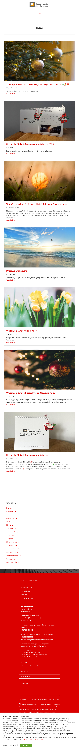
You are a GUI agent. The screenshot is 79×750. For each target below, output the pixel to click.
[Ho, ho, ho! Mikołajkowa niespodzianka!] (39, 432)
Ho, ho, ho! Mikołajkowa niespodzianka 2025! (30, 144)
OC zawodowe (11, 545)
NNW (8, 522)
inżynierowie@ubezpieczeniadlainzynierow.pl (37, 640)
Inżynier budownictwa (29, 580)
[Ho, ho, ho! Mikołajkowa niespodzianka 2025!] (39, 121)
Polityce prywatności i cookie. (32, 739)
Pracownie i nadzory (28, 584)
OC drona (9, 525)
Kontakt (24, 595)
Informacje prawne (27, 598)
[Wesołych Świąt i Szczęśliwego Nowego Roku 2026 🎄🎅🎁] (39, 61)
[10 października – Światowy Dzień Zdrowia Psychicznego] (39, 181)
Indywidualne (11, 511)
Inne (7, 515)
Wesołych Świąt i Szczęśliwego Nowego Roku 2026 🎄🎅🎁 (37, 84)
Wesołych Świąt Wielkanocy (21, 331)
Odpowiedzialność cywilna (16, 549)
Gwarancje (9, 508)
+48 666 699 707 (27, 612)
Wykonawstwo (26, 587)
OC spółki (9, 539)
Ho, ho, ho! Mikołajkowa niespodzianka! (27, 455)
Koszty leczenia (11, 518)
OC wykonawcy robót (14, 542)
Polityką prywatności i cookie (51, 699)
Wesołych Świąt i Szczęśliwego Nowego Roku (30, 393)
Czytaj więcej (11, 93)
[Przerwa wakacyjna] (39, 247)
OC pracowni (10, 535)
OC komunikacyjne (13, 532)
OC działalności (11, 528)
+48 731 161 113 (26, 621)
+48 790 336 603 (27, 630)
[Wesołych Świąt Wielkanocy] (39, 307)
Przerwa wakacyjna (16, 271)
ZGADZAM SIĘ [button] (25, 745)
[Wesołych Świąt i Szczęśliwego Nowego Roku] (39, 369)
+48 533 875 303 (27, 637)
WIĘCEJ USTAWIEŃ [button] (10, 745)
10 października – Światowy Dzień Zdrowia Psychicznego (37, 204)
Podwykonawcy (12, 552)
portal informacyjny (47, 704)
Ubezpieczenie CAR (13, 556)
